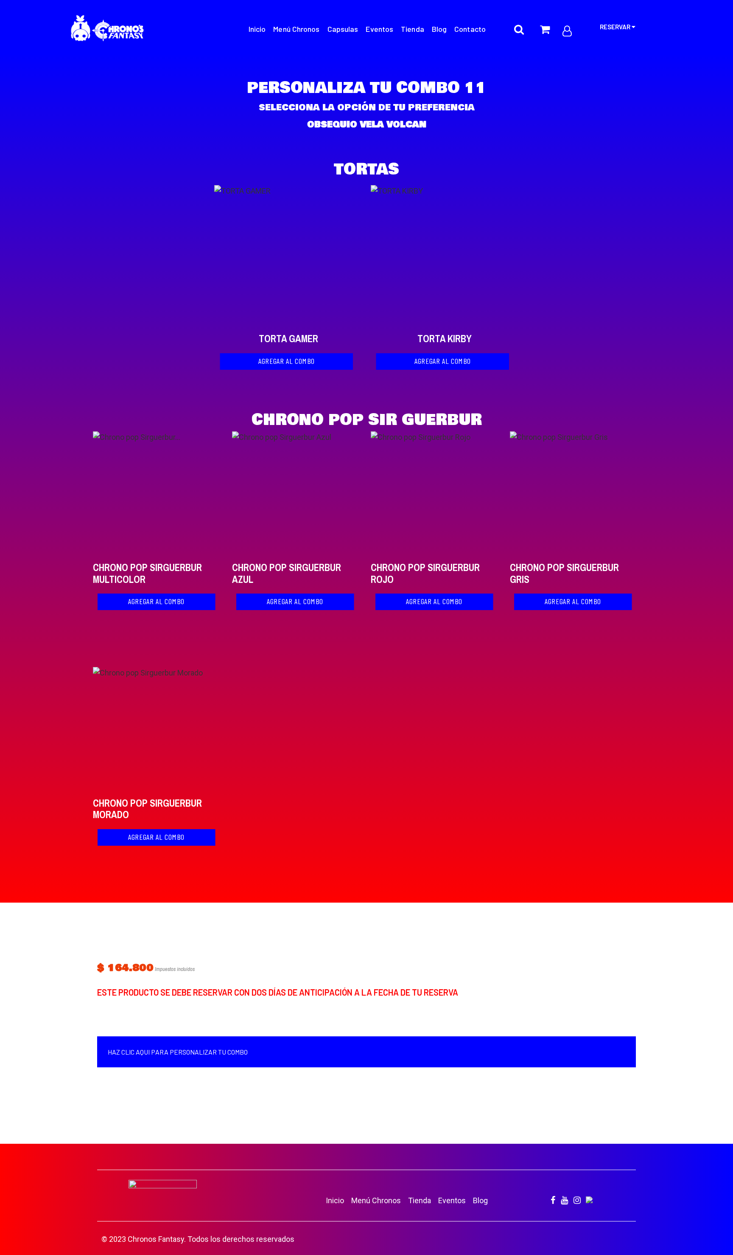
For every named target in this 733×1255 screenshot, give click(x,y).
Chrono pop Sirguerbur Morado (147, 808)
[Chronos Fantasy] (107, 29)
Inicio (335, 1200)
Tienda (419, 1200)
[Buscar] (519, 24)
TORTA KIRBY (444, 338)
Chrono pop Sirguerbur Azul (286, 573)
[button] (286, 361)
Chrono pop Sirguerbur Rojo (425, 573)
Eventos (452, 1200)
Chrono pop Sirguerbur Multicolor (147, 573)
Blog (480, 1200)
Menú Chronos (376, 1200)
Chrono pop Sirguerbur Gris (564, 573)
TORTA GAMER (288, 338)
